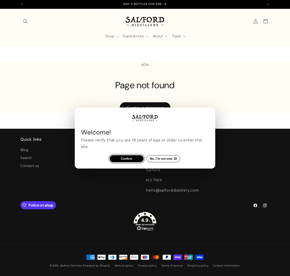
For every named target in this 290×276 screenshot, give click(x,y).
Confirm (126, 158)
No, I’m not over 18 (163, 158)
